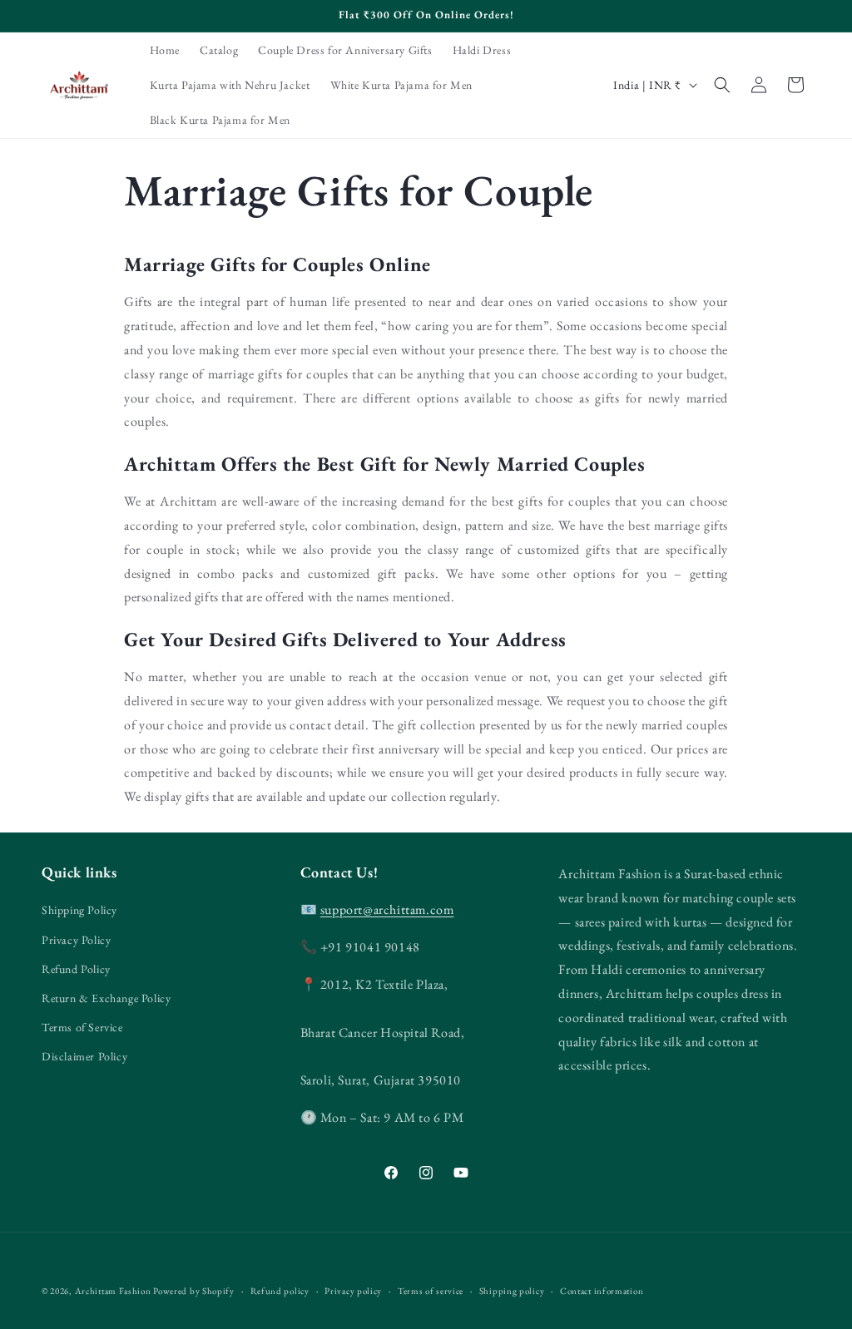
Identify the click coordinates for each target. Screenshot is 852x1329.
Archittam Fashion (113, 1291)
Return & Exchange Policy (106, 998)
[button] (722, 85)
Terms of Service (82, 1027)
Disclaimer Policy (84, 1056)
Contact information (601, 1291)
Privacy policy (353, 1291)
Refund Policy (76, 968)
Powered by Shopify (194, 1291)
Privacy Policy (76, 939)
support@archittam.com (387, 909)
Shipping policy (512, 1291)
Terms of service (430, 1291)
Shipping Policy (79, 909)
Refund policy (280, 1291)
